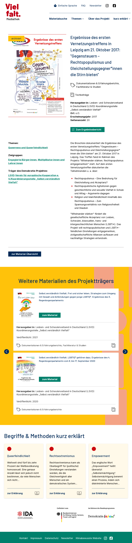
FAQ (83, 5)
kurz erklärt (121, 18)
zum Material (49, 315)
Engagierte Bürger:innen (22, 159)
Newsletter (95, 5)
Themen (76, 18)
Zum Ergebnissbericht (88, 129)
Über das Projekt (98, 18)
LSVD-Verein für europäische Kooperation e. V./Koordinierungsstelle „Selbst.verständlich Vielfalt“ (34, 179)
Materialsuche (58, 18)
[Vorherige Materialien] (6, 351)
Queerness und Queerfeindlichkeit (28, 147)
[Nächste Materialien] (125, 351)
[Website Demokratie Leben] (100, 514)
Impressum (36, 538)
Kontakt (23, 538)
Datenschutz (52, 538)
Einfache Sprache (67, 5)
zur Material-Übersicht (24, 254)
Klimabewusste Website (88, 538)
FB (114, 5)
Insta (107, 5)
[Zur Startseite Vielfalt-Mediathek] (13, 11)
